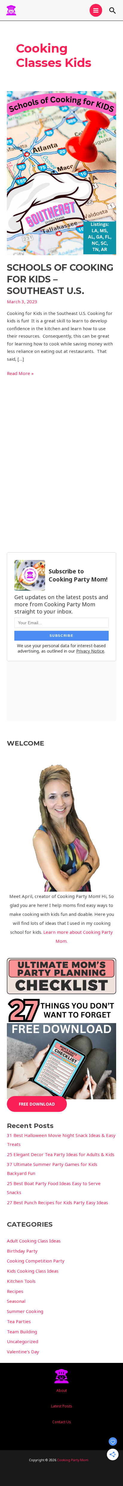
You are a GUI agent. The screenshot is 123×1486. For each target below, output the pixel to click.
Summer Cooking (25, 1311)
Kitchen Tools (21, 1281)
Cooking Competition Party (35, 1261)
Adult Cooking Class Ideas (34, 1241)
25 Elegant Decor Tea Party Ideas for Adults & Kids (60, 1154)
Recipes (15, 1291)
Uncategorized (22, 1341)
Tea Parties (19, 1321)
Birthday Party (22, 1251)
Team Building (22, 1332)
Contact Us (61, 1421)
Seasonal (16, 1301)
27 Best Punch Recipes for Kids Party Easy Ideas (57, 1202)
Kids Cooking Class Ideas (33, 1271)
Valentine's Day (23, 1352)
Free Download (37, 1104)
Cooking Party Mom (72, 1460)
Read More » (20, 373)
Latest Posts (61, 1406)
